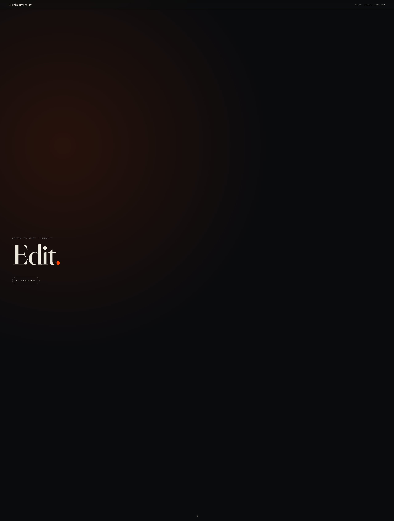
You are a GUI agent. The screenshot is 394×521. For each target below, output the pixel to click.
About (368, 5)
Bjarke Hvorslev (20, 4)
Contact (380, 5)
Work (358, 5)
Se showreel (25, 280)
